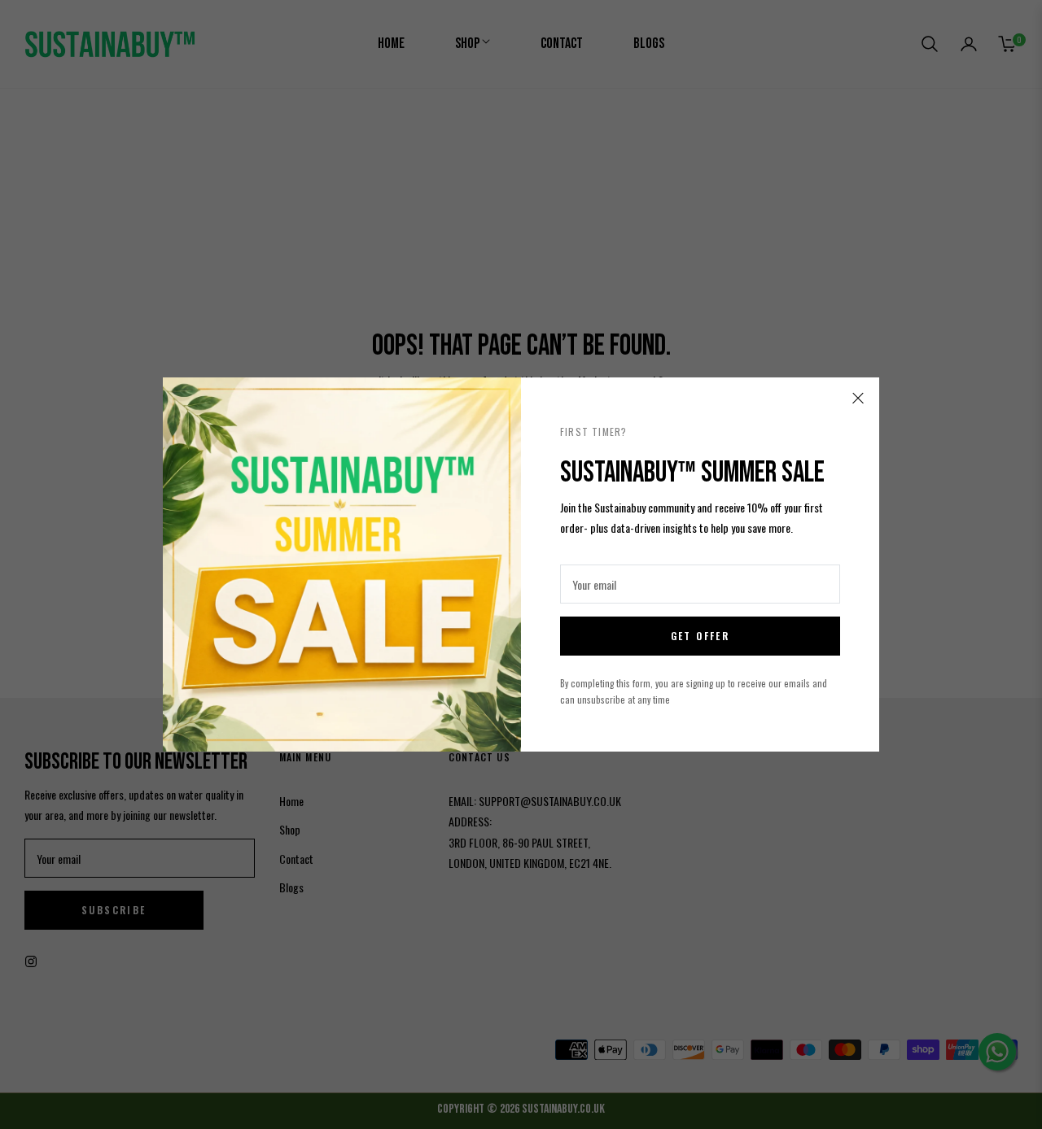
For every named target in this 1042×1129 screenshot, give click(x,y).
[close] (858, 398)
